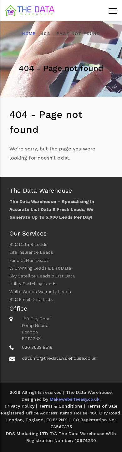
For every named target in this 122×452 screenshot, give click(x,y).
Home (29, 33)
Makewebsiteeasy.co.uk (74, 399)
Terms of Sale (102, 406)
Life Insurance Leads (31, 252)
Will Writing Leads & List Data (40, 268)
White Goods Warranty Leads (40, 291)
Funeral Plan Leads (29, 260)
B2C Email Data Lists (31, 299)
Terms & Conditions (60, 406)
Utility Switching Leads (33, 283)
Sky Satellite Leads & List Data (42, 275)
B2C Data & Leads (28, 244)
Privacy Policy (19, 406)
